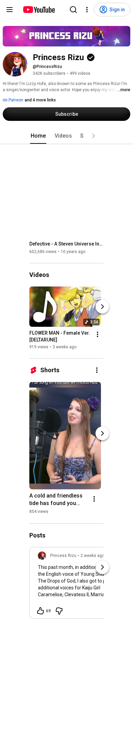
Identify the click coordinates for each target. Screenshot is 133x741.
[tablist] (66, 136)
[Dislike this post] (59, 610)
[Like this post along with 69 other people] (40, 610)
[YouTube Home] (39, 9)
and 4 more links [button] (40, 100)
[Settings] (87, 9)
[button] (93, 136)
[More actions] (97, 334)
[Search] (73, 9)
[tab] (38, 136)
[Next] (102, 306)
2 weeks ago (92, 555)
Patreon (15, 100)
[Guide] (9, 9)
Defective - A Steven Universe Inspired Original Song (66, 244)
